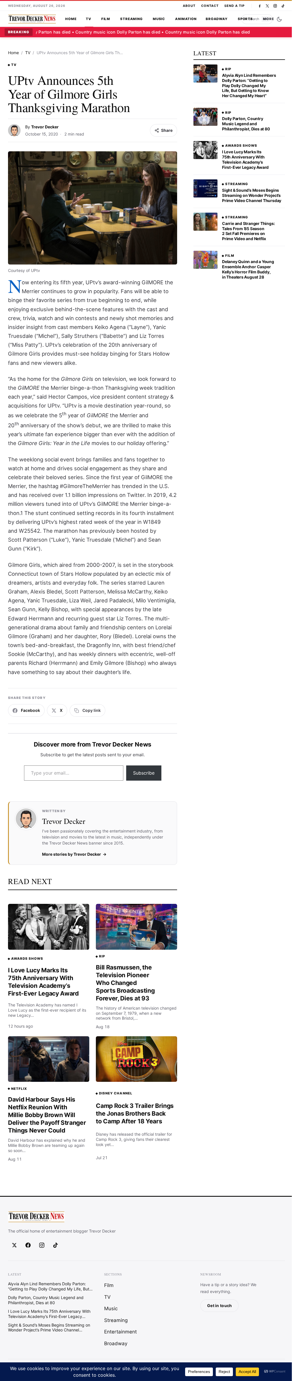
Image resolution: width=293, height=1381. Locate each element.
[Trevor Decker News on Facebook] (260, 6)
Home (70, 19)
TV (88, 19)
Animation (186, 19)
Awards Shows (27, 959)
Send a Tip (234, 6)
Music (159, 19)
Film (105, 19)
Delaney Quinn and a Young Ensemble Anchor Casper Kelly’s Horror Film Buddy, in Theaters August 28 (248, 269)
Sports (245, 19)
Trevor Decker (45, 126)
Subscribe (144, 773)
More (268, 19)
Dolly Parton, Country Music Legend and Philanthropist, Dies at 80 (246, 123)
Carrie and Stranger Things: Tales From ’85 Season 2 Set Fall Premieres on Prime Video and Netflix (248, 231)
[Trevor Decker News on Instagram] (275, 6)
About (189, 6)
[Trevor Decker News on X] (267, 6)
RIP (102, 956)
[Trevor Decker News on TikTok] (283, 6)
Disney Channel (115, 1093)
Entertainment (120, 1332)
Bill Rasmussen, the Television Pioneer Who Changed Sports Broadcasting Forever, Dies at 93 (125, 983)
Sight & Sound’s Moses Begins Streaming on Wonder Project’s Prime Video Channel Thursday (251, 195)
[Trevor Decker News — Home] (32, 19)
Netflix (19, 1089)
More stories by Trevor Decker (71, 854)
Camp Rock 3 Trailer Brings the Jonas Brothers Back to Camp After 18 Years (135, 1113)
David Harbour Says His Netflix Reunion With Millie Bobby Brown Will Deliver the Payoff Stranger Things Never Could (47, 1115)
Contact (210, 6)
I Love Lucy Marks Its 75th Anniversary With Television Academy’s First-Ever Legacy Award (43, 982)
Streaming (131, 19)
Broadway (217, 19)
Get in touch (219, 1305)
